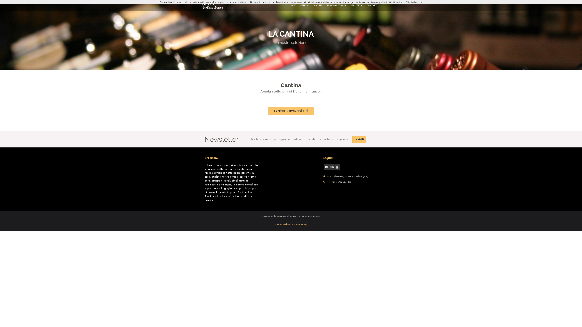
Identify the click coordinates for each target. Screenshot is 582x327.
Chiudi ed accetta (414, 2)
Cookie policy (395, 2)
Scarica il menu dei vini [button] (291, 110)
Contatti (372, 5)
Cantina (317, 5)
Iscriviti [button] (359, 139)
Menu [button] (303, 5)
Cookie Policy (282, 225)
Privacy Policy (299, 225)
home (293, 5)
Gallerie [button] (355, 5)
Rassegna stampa (336, 5)
